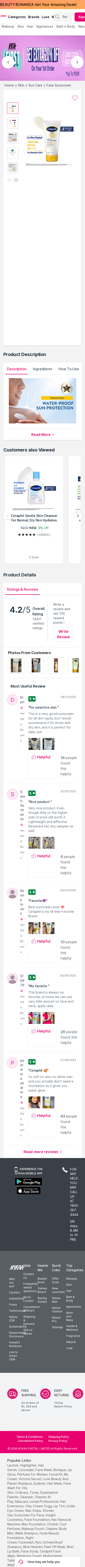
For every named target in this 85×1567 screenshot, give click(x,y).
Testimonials (17, 1310)
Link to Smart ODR (13, 1355)
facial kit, (56, 1474)
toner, (34, 1492)
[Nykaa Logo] (3, 15)
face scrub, (30, 1551)
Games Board (42, 1290)
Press (13, 1304)
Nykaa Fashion (57, 1309)
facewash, (26, 1542)
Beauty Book (42, 1280)
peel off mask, (55, 1547)
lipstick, (13, 1465)
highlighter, (28, 1465)
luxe (45, 17)
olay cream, (34, 1506)
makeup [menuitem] (8, 26)
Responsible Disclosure (17, 1334)
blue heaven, (33, 1547)
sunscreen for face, (29, 1515)
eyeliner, (40, 1483)
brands (33, 17)
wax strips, (33, 1510)
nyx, (38, 1542)
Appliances (73, 1306)
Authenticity (17, 1298)
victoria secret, (30, 1479)
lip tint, (59, 1506)
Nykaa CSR (13, 1318)
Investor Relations (15, 1344)
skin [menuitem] (20, 26)
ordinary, (22, 1492)
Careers (14, 1292)
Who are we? (12, 1282)
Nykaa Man (56, 1299)
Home (9, 85)
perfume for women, (32, 1474)
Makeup (71, 1278)
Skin (21, 85)
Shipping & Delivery (29, 1320)
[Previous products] (7, 516)
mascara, (22, 1501)
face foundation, (37, 1520)
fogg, (48, 1506)
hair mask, (55, 1483)
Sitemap (57, 1327)
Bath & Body (70, 1298)
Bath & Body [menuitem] (65, 26)
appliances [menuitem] (44, 26)
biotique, (60, 1470)
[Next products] (77, 516)
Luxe (69, 1348)
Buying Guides (42, 1299)
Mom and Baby (69, 1316)
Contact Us (28, 1275)
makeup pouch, (33, 1529)
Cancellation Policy (30, 1441)
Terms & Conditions (29, 1436)
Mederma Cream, (29, 1556)
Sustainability (18, 1326)
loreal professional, (44, 1501)
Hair (69, 1290)
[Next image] (16, 180)
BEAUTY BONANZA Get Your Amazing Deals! (38, 4)
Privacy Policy (58, 1441)
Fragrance (73, 1336)
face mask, (44, 1470)
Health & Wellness (72, 1327)
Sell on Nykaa (27, 1331)
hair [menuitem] (30, 26)
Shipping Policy (58, 1436)
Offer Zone (55, 1280)
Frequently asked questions (30, 1287)
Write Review (63, 634)
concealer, (26, 1470)
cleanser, (27, 1497)
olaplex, (52, 1529)
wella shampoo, (27, 1533)
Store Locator (28, 1298)
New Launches (58, 1290)
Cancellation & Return (31, 1308)
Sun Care (35, 85)
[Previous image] (9, 180)
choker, (53, 1524)
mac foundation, (34, 1524)
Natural (71, 1342)
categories (17, 17)
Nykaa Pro (56, 1319)
